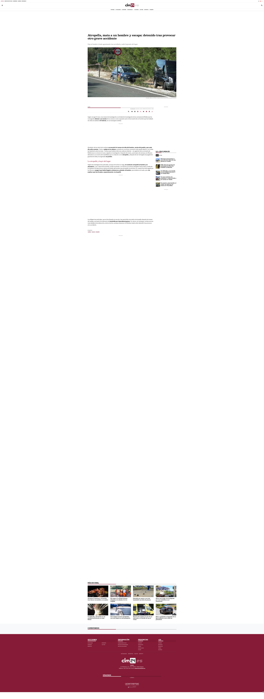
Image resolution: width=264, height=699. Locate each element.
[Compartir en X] (140, 111)
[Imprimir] (134, 111)
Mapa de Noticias (8, 1)
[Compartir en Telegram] (146, 111)
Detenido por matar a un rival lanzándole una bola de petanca (142, 599)
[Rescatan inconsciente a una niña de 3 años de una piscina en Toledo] (158, 160)
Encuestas (160, 646)
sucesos (93, 231)
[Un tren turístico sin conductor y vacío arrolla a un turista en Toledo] (158, 178)
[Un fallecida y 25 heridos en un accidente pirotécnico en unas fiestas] (98, 609)
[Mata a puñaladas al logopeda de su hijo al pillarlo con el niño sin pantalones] (166, 609)
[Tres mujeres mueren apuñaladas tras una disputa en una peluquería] (120, 609)
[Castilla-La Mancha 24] (132, 5)
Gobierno (15, 1)
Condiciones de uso (122, 642)
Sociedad (90, 644)
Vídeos (159, 648)
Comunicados (124, 653)
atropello (97, 231)
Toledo (139, 649)
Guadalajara (141, 648)
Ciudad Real (140, 644)
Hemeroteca (130, 653)
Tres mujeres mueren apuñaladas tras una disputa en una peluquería (120, 617)
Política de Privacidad (123, 644)
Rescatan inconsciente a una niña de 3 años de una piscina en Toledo (168, 160)
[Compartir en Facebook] (137, 111)
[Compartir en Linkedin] (149, 111)
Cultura (103, 644)
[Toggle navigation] (2, 5)
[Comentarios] (129, 111)
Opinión (160, 642)
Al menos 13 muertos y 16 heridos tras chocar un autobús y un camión (98, 599)
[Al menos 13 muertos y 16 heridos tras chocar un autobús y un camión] (98, 591)
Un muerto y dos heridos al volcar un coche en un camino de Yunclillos (168, 184)
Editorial (160, 644)
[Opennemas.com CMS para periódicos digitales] (132, 685)
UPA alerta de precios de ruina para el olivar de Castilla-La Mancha (168, 166)
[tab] (157, 155)
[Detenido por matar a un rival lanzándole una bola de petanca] (143, 591)
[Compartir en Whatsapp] (152, 111)
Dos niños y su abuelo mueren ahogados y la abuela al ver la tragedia (118, 599)
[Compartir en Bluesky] (143, 111)
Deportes (90, 646)
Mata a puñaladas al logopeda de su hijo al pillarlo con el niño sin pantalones (166, 618)
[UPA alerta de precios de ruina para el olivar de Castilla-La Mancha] (158, 166)
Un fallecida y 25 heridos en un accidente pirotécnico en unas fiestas (96, 618)
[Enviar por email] (132, 111)
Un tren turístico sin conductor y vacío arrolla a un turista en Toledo (168, 178)
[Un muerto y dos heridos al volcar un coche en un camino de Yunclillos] (158, 184)
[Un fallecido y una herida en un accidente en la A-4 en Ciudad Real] (158, 172)
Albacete (140, 642)
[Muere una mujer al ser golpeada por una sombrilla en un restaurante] (166, 591)
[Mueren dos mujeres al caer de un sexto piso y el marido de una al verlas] (143, 609)
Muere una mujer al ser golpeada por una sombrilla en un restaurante (165, 599)
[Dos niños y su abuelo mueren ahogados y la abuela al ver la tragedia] (120, 591)
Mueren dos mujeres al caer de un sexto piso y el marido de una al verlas (142, 618)
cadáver (89, 231)
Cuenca (139, 646)
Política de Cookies (122, 646)
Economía (104, 642)
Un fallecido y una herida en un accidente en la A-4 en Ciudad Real (168, 172)
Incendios (24, 1)
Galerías (160, 649)
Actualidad (90, 642)
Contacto (141, 653)
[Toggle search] (261, 5)
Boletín (136, 653)
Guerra (19, 1)
